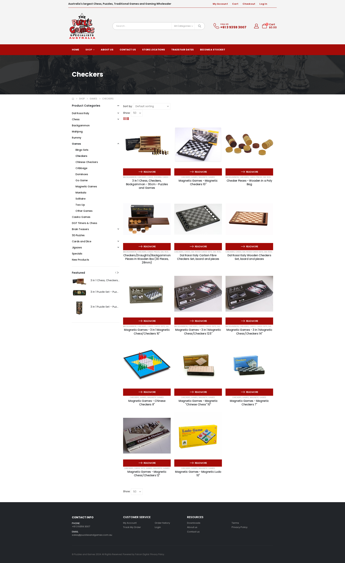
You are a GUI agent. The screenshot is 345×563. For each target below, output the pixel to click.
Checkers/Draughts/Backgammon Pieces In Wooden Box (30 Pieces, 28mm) (147, 259)
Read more (150, 172)
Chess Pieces (256, 177)
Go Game (81, 180)
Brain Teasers (80, 229)
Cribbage (81, 168)
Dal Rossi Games (221, 252)
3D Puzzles (78, 235)
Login (158, 527)
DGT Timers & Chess (84, 223)
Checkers (141, 177)
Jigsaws (77, 247)
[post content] (147, 144)
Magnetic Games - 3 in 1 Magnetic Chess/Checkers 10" (147, 331)
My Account (220, 4)
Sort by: (127, 106)
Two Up (80, 205)
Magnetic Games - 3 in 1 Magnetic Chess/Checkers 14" (249, 331)
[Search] (200, 26)
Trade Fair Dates (182, 49)
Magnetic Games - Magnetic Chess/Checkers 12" (146, 473)
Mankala (80, 192)
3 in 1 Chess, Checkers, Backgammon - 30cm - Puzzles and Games (147, 184)
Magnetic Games (207, 177)
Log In (263, 4)
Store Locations (153, 49)
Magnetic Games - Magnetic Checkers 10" (198, 182)
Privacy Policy (239, 527)
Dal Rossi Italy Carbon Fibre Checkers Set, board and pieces (198, 257)
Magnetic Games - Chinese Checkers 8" (146, 402)
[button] (124, 118)
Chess (150, 177)
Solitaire (80, 198)
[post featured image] (79, 281)
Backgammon (129, 177)
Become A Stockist (212, 49)
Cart (235, 4)
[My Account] (256, 26)
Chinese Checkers (86, 162)
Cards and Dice (81, 241)
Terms (235, 523)
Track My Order (132, 527)
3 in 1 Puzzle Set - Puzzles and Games (114, 292)
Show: (126, 113)
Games (194, 177)
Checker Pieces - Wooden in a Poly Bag (249, 182)
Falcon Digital (142, 554)
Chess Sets (159, 326)
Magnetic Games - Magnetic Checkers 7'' (249, 402)
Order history (162, 523)
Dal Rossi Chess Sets (201, 252)
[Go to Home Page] (73, 99)
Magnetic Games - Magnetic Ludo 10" (198, 473)
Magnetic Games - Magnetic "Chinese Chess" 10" (198, 402)
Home (75, 49)
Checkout (249, 4)
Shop (88, 49)
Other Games (83, 211)
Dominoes (81, 174)
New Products (80, 259)
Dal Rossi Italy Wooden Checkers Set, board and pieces (249, 257)
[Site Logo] (82, 26)
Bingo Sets (81, 150)
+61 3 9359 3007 (81, 526)
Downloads (193, 523)
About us (192, 527)
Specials (77, 253)
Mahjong (77, 131)
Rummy (76, 137)
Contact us (193, 531)
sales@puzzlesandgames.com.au (92, 535)
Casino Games (81, 217)
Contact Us (128, 49)
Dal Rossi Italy (80, 113)
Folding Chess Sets (163, 177)
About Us (107, 49)
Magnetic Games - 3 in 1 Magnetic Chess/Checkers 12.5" (198, 331)
